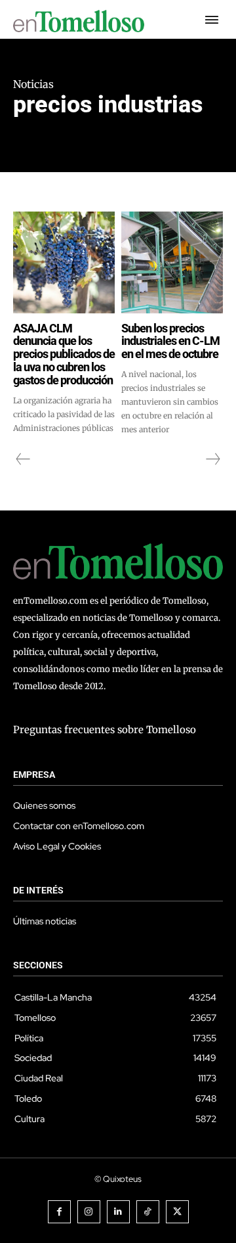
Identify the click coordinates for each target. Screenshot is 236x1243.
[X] (177, 1211)
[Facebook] (59, 1211)
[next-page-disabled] (212, 459)
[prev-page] (23, 459)
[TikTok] (147, 1211)
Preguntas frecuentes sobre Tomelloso (104, 729)
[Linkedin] (118, 1211)
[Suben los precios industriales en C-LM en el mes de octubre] (172, 262)
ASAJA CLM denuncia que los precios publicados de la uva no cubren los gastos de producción (64, 354)
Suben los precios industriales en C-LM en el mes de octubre (170, 341)
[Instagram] (88, 1211)
